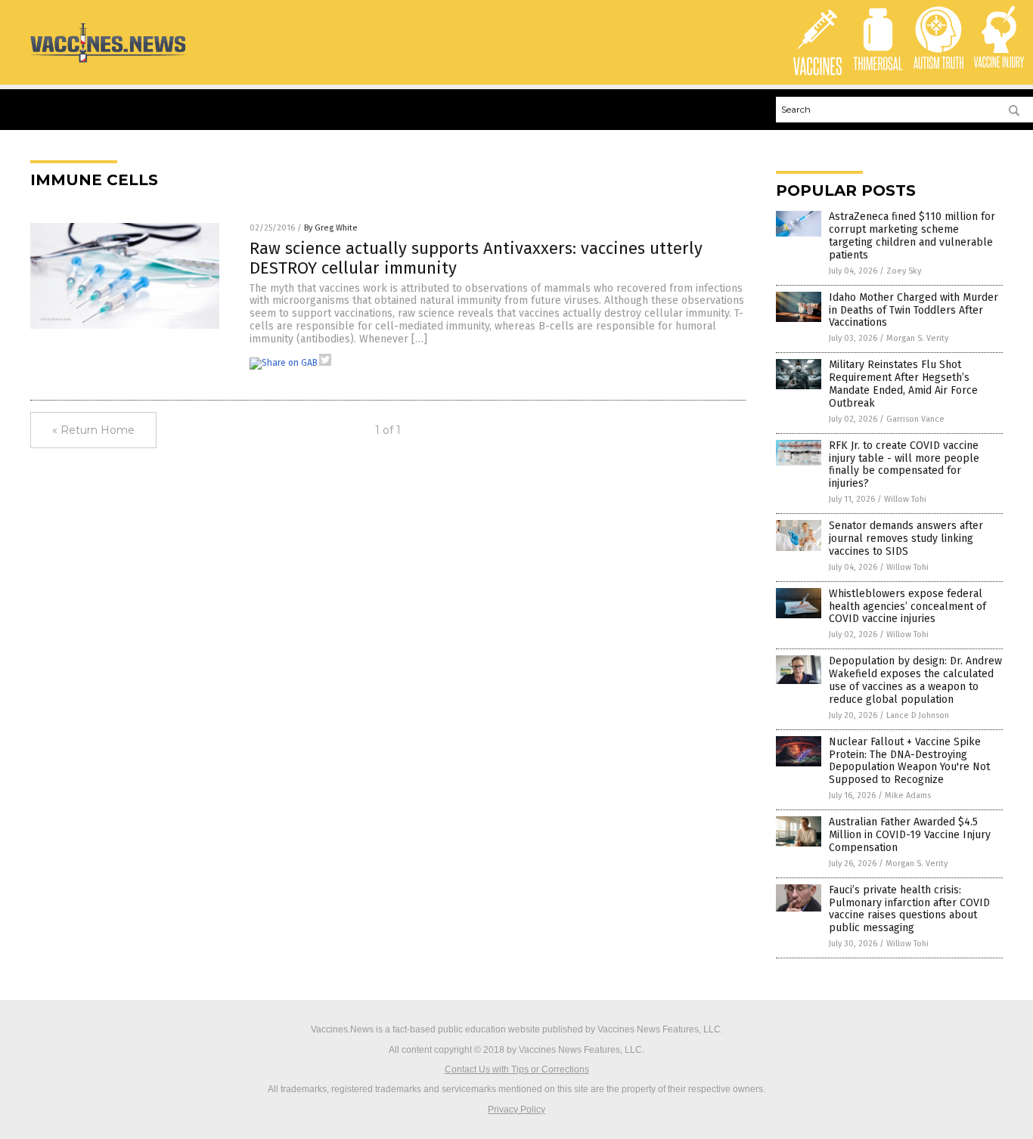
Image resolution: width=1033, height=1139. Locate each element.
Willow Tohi (905, 499)
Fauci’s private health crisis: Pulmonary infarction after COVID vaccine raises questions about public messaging (909, 909)
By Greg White (331, 228)
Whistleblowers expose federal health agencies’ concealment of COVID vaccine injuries (907, 606)
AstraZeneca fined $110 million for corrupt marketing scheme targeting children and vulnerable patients (912, 235)
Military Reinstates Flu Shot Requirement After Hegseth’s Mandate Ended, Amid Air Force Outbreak (903, 383)
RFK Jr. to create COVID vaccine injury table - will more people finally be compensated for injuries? (904, 464)
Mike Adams (908, 795)
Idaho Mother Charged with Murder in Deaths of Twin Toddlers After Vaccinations (913, 310)
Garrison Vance (915, 419)
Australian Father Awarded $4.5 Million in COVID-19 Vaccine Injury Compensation (910, 835)
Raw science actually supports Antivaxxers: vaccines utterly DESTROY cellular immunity (476, 258)
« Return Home (93, 430)
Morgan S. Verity (917, 338)
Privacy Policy (516, 1109)
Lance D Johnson (917, 715)
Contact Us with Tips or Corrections (517, 1069)
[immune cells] (107, 62)
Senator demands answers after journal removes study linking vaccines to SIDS (906, 538)
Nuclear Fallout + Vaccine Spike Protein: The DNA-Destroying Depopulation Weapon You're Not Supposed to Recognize (909, 760)
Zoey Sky (903, 271)
